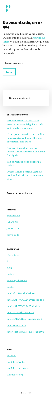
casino (10, 274)
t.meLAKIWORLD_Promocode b (24, 319)
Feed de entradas (16, 362)
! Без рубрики (13, 255)
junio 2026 (13, 228)
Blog (9, 267)
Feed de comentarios (18, 368)
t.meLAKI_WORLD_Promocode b (25, 299)
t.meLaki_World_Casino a (21, 293)
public (10, 287)
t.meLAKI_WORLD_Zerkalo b (23, 306)
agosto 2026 (13, 215)
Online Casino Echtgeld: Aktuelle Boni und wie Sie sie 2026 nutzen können (25, 175)
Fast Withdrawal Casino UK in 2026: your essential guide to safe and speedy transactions (25, 124)
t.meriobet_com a (16, 325)
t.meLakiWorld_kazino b (20, 312)
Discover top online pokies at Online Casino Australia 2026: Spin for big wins (26, 152)
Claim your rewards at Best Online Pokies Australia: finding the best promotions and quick (25, 138)
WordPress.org (15, 374)
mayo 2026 (13, 235)
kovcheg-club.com (17, 280)
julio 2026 (12, 222)
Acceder (11, 355)
